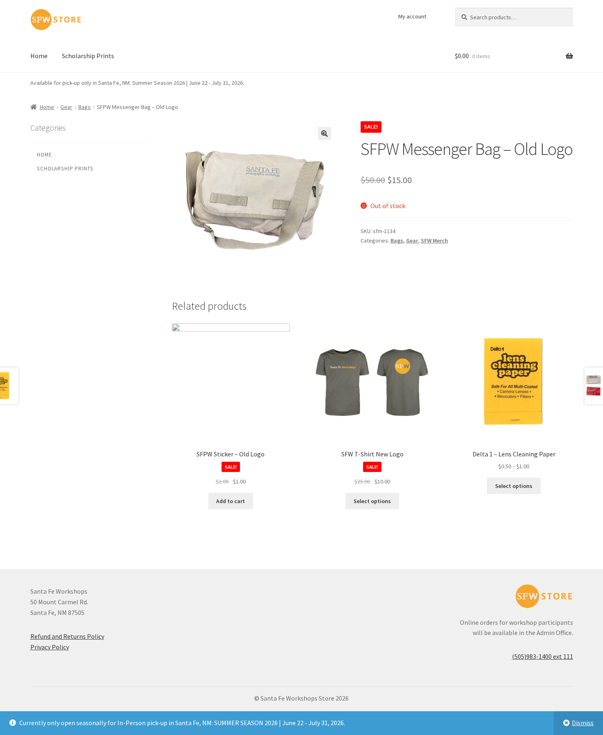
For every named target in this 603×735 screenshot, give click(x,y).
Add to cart (230, 501)
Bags (84, 107)
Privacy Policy (49, 647)
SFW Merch (434, 240)
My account (412, 16)
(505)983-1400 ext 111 (542, 656)
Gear (66, 107)
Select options (372, 501)
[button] (324, 133)
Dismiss (583, 723)
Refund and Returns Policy (67, 636)
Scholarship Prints (88, 56)
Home (39, 56)
